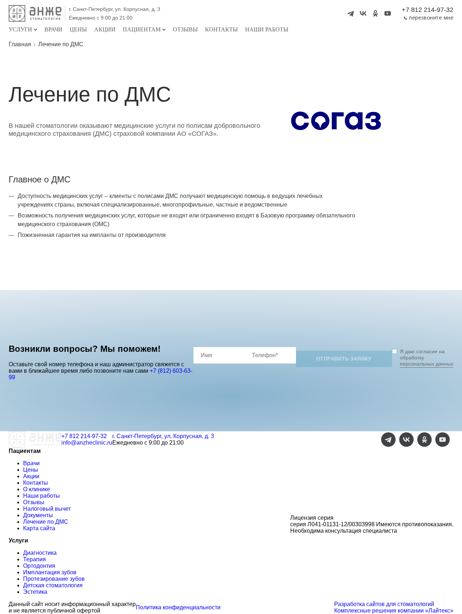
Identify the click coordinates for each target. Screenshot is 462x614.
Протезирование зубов (54, 579)
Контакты (221, 29)
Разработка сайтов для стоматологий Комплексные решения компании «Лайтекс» (393, 607)
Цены (78, 29)
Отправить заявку (344, 359)
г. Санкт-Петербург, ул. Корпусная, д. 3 (114, 9)
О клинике (36, 489)
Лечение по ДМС (45, 522)
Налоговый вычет (47, 509)
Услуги (20, 29)
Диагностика (40, 553)
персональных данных (426, 364)
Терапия (34, 559)
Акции (105, 29)
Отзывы (185, 29)
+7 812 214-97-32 (427, 10)
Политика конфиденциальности (178, 607)
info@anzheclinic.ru (86, 443)
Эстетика (35, 592)
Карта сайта (39, 528)
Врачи (53, 29)
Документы (38, 515)
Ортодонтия (39, 566)
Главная (20, 44)
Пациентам (142, 29)
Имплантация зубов (50, 572)
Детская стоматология (53, 585)
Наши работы (266, 29)
